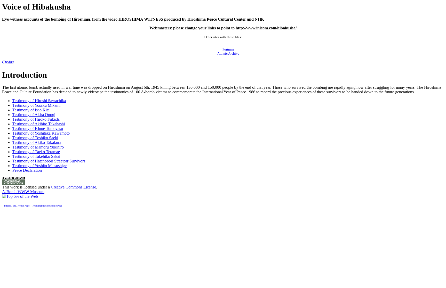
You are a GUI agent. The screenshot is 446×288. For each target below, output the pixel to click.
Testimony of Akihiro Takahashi (38, 124)
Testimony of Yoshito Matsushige (39, 165)
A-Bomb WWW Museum (23, 192)
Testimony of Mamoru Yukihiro (38, 147)
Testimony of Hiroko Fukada (36, 119)
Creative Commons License (73, 187)
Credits (8, 62)
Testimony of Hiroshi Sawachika (39, 100)
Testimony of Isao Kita (31, 110)
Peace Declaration (27, 170)
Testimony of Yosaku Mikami (36, 105)
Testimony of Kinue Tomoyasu (37, 128)
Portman (228, 49)
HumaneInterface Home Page (47, 205)
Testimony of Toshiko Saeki (35, 138)
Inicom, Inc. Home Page (16, 205)
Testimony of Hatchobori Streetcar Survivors (48, 161)
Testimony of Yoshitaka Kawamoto (41, 133)
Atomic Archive (228, 53)
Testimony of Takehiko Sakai (36, 156)
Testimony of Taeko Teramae (36, 152)
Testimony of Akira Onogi (33, 114)
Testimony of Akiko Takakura (36, 142)
